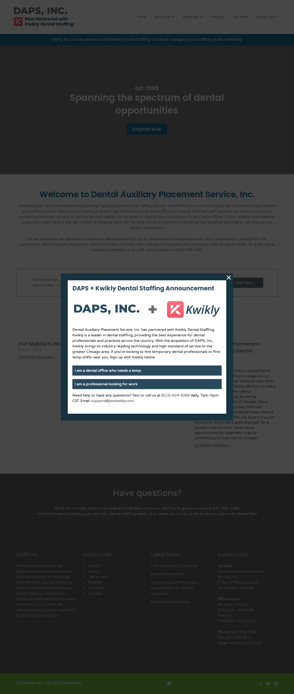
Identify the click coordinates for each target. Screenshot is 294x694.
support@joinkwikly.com (112, 401)
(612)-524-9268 (175, 395)
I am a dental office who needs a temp (108, 370)
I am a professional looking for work (106, 384)
